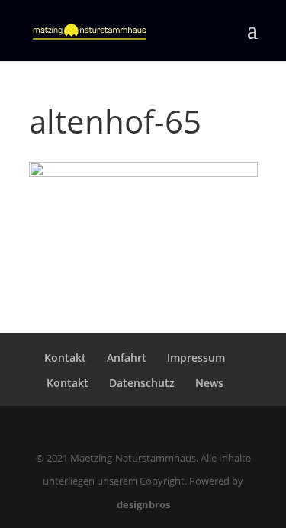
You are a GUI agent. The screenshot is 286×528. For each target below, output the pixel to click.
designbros (143, 504)
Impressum (196, 357)
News (209, 382)
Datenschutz (142, 382)
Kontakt (65, 357)
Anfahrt (126, 357)
